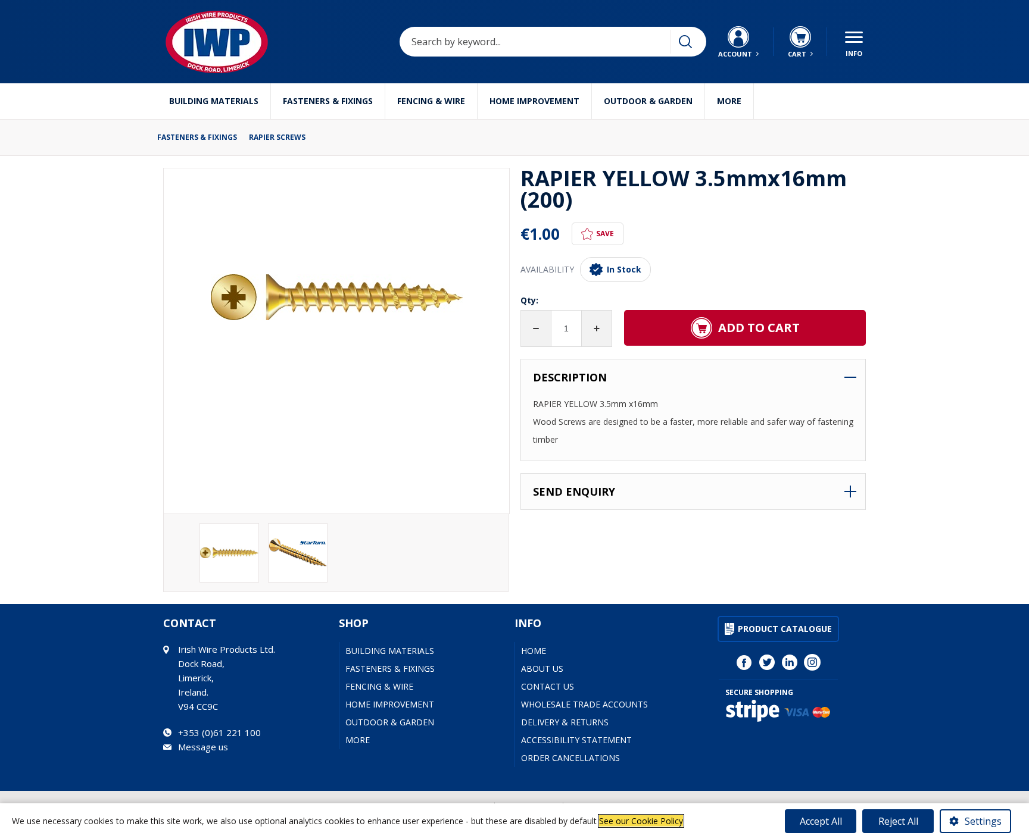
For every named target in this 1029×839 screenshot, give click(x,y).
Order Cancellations (570, 757)
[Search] (685, 42)
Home (533, 650)
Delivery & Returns (565, 722)
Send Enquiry (574, 491)
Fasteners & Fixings (328, 101)
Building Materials (213, 101)
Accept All (821, 821)
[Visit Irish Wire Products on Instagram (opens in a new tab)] (812, 662)
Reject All (898, 821)
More (729, 101)
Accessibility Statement (576, 740)
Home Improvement (534, 101)
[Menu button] (854, 42)
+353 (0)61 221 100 (219, 732)
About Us (542, 668)
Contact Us (547, 686)
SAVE (605, 233)
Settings (983, 821)
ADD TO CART (759, 328)
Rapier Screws (277, 137)
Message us (203, 747)
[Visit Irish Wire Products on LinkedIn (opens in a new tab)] (789, 662)
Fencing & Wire (431, 101)
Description (570, 377)
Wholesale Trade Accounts (584, 704)
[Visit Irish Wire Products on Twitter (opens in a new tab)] (767, 662)
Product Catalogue (785, 628)
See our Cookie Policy (641, 821)
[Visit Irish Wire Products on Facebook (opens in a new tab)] (744, 662)
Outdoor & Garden (648, 101)
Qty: (529, 300)
